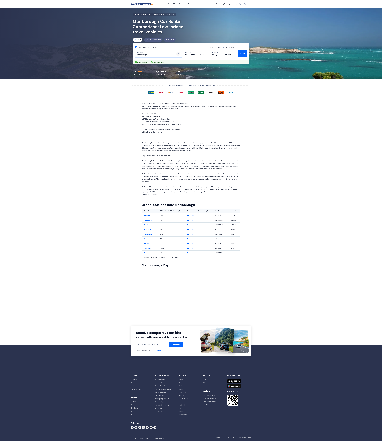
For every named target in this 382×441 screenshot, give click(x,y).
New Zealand (135, 408)
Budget (181, 386)
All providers (183, 415)
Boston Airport (160, 380)
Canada (133, 405)
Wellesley (147, 248)
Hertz (181, 402)
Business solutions (195, 4)
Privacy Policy (156, 350)
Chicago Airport (160, 383)
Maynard (147, 229)
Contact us (134, 383)
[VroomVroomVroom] (142, 4)
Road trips (206, 405)
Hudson (147, 215)
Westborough (149, 225)
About (218, 4)
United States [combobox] (215, 47)
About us (134, 380)
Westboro (148, 220)
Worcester (148, 253)
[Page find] (235, 4)
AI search (171, 40)
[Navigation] (249, 4)
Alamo (181, 380)
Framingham (149, 234)
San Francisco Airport (162, 405)
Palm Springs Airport (162, 399)
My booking (226, 4)
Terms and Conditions (159, 438)
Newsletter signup (209, 399)
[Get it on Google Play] (234, 386)
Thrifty (181, 411)
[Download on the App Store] (234, 381)
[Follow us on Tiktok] (147, 427)
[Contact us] (240, 4)
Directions (191, 215)
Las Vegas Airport (161, 396)
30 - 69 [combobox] (230, 47)
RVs (204, 380)
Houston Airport (160, 392)
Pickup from (140, 52)
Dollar (181, 389)
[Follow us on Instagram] (135, 427)
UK (131, 411)
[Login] (245, 4)
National (182, 405)
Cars (169, 4)
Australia (134, 402)
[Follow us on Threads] (139, 427)
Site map (134, 438)
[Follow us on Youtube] (151, 427)
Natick (146, 243)
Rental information (209, 402)
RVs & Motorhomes (155, 40)
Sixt (180, 408)
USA (132, 414)
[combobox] (155, 55)
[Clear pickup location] (178, 54)
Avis (180, 383)
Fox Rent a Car (184, 399)
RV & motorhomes (179, 4)
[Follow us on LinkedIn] (154, 427)
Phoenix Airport (160, 402)
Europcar (182, 396)
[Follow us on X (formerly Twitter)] (143, 427)
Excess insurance (209, 395)
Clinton (146, 239)
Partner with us (136, 389)
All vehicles (207, 383)
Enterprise (182, 392)
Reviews (133, 386)
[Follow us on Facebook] (132, 427)
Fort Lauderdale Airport (163, 389)
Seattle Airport (160, 408)
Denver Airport (160, 386)
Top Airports (159, 411)
